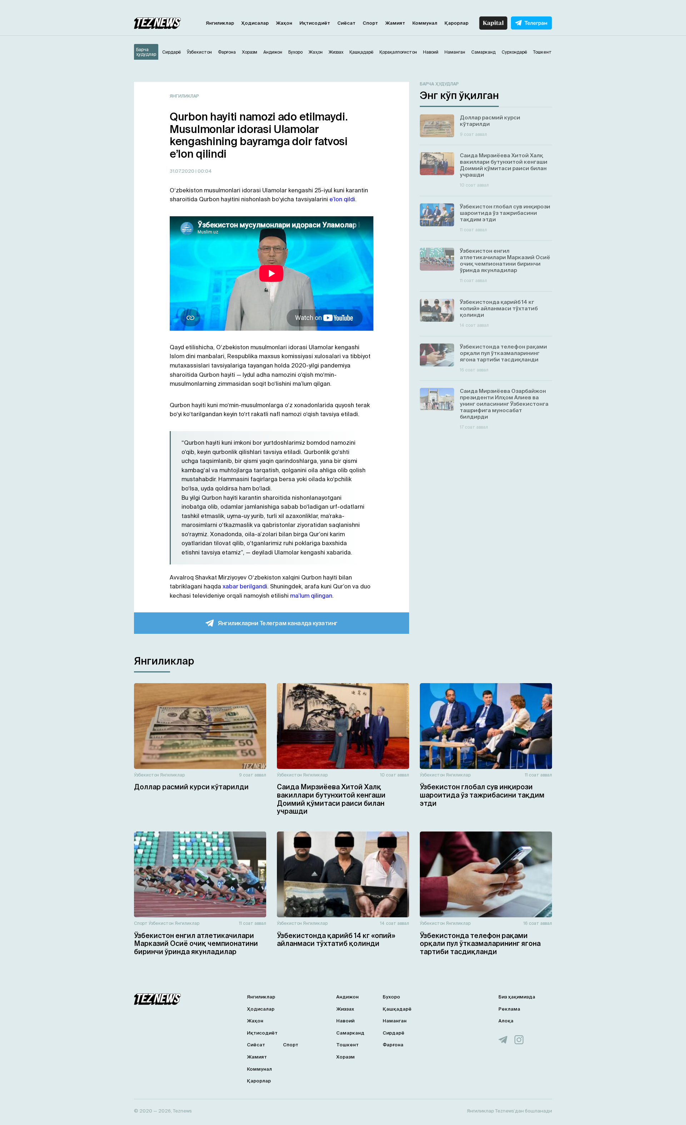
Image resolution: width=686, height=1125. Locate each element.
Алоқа (505, 1020)
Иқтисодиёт (314, 23)
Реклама (509, 1009)
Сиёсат (346, 23)
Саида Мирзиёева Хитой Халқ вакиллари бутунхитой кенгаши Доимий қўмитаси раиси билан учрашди (331, 799)
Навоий (345, 1020)
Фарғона (393, 1044)
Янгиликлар (220, 23)
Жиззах (345, 1009)
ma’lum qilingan (311, 595)
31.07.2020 (182, 171)
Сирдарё (393, 1033)
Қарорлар (456, 23)
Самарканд (350, 1033)
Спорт (370, 23)
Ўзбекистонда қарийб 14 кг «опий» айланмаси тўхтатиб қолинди (336, 940)
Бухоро (391, 997)
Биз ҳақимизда (516, 997)
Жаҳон (284, 23)
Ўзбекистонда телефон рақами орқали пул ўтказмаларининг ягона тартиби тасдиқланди (480, 944)
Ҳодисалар (255, 23)
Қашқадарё (397, 1009)
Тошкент (347, 1044)
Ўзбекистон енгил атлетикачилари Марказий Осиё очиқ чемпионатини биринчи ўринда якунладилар (196, 944)
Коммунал (424, 23)
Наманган (395, 1020)
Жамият (395, 23)
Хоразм (345, 1057)
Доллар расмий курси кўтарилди (191, 787)
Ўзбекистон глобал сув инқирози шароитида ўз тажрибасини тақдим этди (482, 795)
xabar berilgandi (245, 586)
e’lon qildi (342, 199)
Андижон (347, 997)
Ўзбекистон (146, 775)
